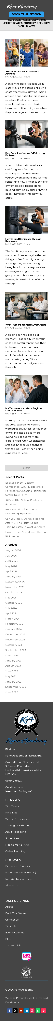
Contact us (12, 919)
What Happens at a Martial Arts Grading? (26, 324)
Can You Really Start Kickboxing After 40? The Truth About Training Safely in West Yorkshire (25, 522)
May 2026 (11, 566)
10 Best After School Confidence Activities (22, 72)
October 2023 (13, 645)
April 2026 (11, 571)
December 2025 (15, 582)
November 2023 (15, 639)
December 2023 (15, 634)
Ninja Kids (11, 812)
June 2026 (11, 560)
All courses (12, 885)
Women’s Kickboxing (18, 819)
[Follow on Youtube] (21, 1010)
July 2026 (11, 555)
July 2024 (11, 608)
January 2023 (13, 660)
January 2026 (13, 576)
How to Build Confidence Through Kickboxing (23, 240)
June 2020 (11, 692)
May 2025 (11, 597)
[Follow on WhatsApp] (38, 1010)
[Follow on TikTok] (43, 1010)
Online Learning (15, 851)
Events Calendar (15, 932)
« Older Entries (14, 463)
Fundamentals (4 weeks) (20, 872)
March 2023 (12, 655)
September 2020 (15, 686)
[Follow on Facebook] (9, 1010)
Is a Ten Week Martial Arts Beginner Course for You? (23, 409)
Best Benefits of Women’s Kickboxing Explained (25, 154)
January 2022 (13, 681)
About (9, 906)
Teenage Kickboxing (18, 825)
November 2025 (15, 587)
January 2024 (13, 629)
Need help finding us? (19, 791)
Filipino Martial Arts (17, 844)
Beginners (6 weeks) (18, 866)
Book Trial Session (26, 14)
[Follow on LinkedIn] (26, 1010)
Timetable (11, 926)
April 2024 (11, 613)
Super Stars (12, 838)
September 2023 (15, 650)
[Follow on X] (15, 1010)
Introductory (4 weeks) (19, 879)
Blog (8, 939)
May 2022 (11, 676)
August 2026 (13, 550)
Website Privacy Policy (19, 998)
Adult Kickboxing (15, 831)
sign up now (26, 26)
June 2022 (11, 671)
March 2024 (12, 618)
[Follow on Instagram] (32, 1010)
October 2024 (13, 602)
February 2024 (14, 623)
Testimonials (13, 945)
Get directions (14, 787)
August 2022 (13, 665)
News (27, 76)
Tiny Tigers (12, 806)
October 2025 (13, 592)
